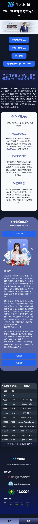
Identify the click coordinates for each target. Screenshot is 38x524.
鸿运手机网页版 (19, 47)
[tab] (19, 234)
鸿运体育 (7, 276)
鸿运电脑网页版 (19, 40)
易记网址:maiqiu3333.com (19, 63)
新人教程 (19, 55)
